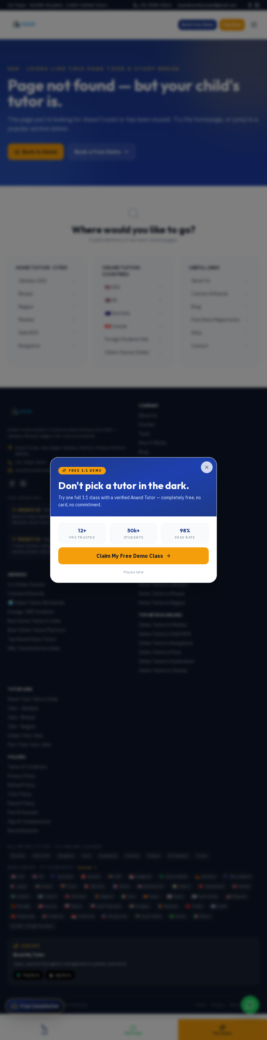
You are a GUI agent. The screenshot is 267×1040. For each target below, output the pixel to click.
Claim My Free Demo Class (129, 556)
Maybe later (133, 571)
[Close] (207, 467)
